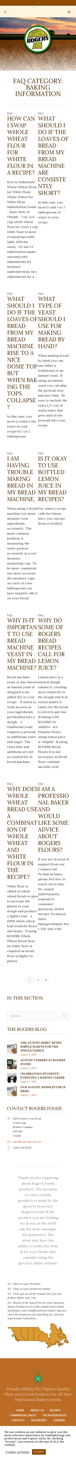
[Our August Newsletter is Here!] (12, 1091)
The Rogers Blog (54, 1415)
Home (20, 1410)
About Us (37, 1410)
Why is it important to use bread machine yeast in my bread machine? (22, 644)
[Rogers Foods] (38, 39)
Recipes (55, 1410)
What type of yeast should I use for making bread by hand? (51, 322)
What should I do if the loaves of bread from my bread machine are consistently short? (53, 156)
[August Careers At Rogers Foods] (12, 1064)
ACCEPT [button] (39, 1451)
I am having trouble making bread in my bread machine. (21, 479)
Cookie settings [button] (17, 1452)
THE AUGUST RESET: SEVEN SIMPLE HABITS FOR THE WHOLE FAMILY (41, 1046)
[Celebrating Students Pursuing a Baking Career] (12, 1077)
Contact (18, 1420)
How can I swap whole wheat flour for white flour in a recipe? (21, 145)
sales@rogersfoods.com (27, 1141)
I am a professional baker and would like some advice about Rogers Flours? (53, 819)
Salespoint (39, 1420)
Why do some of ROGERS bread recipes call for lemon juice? (51, 644)
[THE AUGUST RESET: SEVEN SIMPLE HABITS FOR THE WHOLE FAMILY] (12, 1048)
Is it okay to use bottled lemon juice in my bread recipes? (52, 479)
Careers (59, 1420)
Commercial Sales (23, 1415)
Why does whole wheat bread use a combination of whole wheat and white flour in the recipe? (22, 832)
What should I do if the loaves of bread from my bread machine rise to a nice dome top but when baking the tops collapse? (22, 353)
